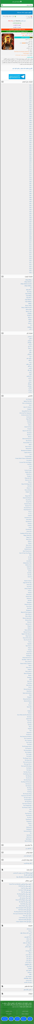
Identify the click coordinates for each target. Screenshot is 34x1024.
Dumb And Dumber (27, 497)
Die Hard (30, 486)
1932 (30, 93)
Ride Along (29, 685)
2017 (30, 254)
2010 (30, 241)
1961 (30, 144)
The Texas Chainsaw (27, 803)
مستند (30, 380)
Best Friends (29, 440)
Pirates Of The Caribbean (26, 663)
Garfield (30, 515)
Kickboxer (29, 598)
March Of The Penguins (26, 612)
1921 (30, 85)
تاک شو (30, 346)
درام (31, 356)
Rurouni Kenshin (28, 689)
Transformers (29, 819)
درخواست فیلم (25, 1014)
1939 (30, 106)
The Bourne (29, 734)
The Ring (29, 791)
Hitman (30, 543)
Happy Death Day (28, 535)
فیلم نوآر (30, 370)
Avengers (29, 428)
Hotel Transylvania (27, 551)
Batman (30, 436)
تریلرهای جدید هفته (27, 942)
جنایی (30, 350)
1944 (30, 114)
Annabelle (29, 421)
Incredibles (29, 561)
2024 (30, 268)
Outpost (30, 647)
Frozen (30, 511)
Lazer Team (29, 606)
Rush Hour (29, 691)
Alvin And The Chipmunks (25, 413)
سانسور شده (29, 950)
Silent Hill (29, 707)
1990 (30, 201)
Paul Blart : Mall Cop (27, 659)
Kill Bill (30, 600)
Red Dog (30, 683)
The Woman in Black (27, 807)
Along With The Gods (27, 411)
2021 (30, 262)
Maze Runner (29, 614)
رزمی (30, 362)
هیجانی (30, 387)
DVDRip (30, 313)
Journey (30, 590)
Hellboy (30, 541)
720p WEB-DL (28, 299)
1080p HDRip (28, 279)
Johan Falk (29, 584)
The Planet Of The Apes (26, 781)
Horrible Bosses (28, 549)
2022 (13, 16)
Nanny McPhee (28, 630)
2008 (30, 237)
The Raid (29, 789)
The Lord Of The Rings (26, 766)
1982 (30, 185)
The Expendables (28, 750)
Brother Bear (29, 448)
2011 (30, 243)
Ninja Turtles (29, 636)
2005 (30, 231)
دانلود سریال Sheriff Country (24, 896)
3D (31, 287)
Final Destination (28, 509)
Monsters (29, 622)
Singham (30, 710)
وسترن (30, 391)
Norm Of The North (27, 637)
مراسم (30, 378)
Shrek (30, 703)
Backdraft (29, 432)
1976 (30, 173)
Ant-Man (29, 422)
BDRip (30, 303)
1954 (30, 130)
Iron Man (29, 572)
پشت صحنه (29, 938)
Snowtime (29, 716)
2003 (30, 227)
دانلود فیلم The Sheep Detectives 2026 (22, 911)
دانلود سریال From (27, 915)
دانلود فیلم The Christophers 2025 (23, 907)
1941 (30, 110)
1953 (30, 128)
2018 (30, 256)
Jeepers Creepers (28, 580)
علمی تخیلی (29, 364)
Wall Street (29, 835)
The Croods (29, 742)
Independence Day (27, 563)
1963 (30, 148)
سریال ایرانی (29, 954)
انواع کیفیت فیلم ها (28, 874)
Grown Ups (29, 531)
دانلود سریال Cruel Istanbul (25, 917)
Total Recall (29, 815)
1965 (30, 152)
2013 (30, 246)
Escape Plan (29, 501)
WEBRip (29, 327)
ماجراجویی (29, 376)
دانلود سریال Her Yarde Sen (25, 901)
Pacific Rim (29, 653)
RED (30, 679)
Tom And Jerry (28, 813)
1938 (30, 104)
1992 (30, 205)
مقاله (30, 974)
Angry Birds (29, 419)
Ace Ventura (29, 399)
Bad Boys (29, 434)
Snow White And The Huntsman (24, 714)
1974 (30, 170)
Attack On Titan (28, 426)
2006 (30, 233)
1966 (30, 154)
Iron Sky (30, 574)
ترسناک (30, 348)
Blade (30, 444)
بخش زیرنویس (9, 1011)
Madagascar (29, 610)
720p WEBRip (28, 301)
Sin (31, 708)
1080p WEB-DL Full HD (26, 283)
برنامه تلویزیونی (28, 936)
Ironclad (30, 576)
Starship (30, 724)
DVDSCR (29, 315)
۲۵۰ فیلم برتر (29, 848)
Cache (17, 1019)
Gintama (30, 523)
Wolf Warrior (29, 839)
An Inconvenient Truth (26, 415)
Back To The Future (27, 430)
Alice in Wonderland (27, 403)
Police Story (29, 667)
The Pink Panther (28, 779)
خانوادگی (29, 354)
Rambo (30, 675)
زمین (30, 948)
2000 (30, 221)
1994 (30, 209)
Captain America (28, 452)
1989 (30, 199)
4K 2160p (29, 291)
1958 (30, 138)
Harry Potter (29, 539)
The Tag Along (28, 801)
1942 (30, 112)
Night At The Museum (27, 634)
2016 (30, 252)
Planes (30, 665)
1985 (30, 191)
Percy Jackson (28, 661)
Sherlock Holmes (28, 701)
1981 (30, 183)
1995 (30, 211)
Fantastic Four (28, 505)
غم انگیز (30, 366)
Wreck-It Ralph (28, 841)
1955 (30, 132)
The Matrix (29, 770)
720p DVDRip (28, 293)
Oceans (30, 641)
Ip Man (30, 570)
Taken (30, 726)
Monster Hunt (28, 620)
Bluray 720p (29, 311)
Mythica (30, 628)
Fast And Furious (28, 507)
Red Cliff (29, 681)
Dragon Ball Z (28, 495)
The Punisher (29, 785)
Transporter (29, 821)
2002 (30, 225)
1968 (30, 158)
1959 (30, 140)
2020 (30, 260)
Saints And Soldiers (27, 693)
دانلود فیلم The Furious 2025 (24, 909)
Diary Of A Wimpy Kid (27, 484)
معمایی (30, 382)
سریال (30, 952)
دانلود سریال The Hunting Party (24, 894)
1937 (30, 102)
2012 (30, 244)
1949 (30, 122)
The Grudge (29, 754)
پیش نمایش (29, 940)
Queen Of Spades (28, 673)
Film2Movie (23, 33)
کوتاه (30, 374)
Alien (30, 405)
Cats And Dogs (28, 456)
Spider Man (29, 718)
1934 (30, 97)
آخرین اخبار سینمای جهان (26, 933)
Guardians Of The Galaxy (26, 533)
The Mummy (29, 776)
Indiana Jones (28, 565)
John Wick (29, 586)
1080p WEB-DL (28, 281)
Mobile (30, 323)
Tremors (30, 823)
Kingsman (29, 602)
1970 (30, 162)
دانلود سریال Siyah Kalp (25, 903)
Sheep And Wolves (27, 699)
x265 (30, 329)
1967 (30, 156)
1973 (30, 168)
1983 (30, 187)
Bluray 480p (9, 17)
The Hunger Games (27, 758)
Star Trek (29, 720)
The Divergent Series (27, 746)
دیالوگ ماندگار (28, 946)
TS (31, 325)
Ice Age (30, 557)
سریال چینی (29, 958)
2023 (30, 266)
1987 (30, 195)
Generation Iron (28, 517)
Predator (30, 669)
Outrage (30, 649)
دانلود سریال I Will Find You (24, 886)
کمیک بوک (29, 966)
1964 (30, 150)
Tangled (30, 728)
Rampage (29, 677)
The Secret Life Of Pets (26, 795)
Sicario (30, 705)
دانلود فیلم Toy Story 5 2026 (25, 890)
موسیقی (30, 386)
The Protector (29, 783)
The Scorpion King (27, 793)
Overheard (29, 651)
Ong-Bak (29, 643)
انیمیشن (30, 340)
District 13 (29, 488)
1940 (30, 108)
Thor (30, 809)
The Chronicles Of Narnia (26, 736)
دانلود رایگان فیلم (28, 989)
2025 (30, 270)
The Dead (29, 744)
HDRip (30, 319)
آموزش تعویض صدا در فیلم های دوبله (24, 876)
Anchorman (29, 417)
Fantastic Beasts (28, 503)
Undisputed (29, 829)
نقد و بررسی (29, 980)
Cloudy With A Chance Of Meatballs (23, 458)
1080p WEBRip (28, 285)
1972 (30, 166)
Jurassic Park (29, 596)
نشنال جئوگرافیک (28, 978)
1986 (30, 193)
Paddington (29, 655)
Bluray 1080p (5, 16)
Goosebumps (29, 529)
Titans (30, 811)
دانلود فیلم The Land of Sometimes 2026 (22, 913)
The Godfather (28, 752)
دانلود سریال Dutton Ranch (25, 905)
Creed (30, 466)
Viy (31, 833)
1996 (30, 213)
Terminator (29, 732)
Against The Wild (28, 401)
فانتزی (30, 368)
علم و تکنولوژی (28, 964)
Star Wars (29, 722)
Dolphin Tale (29, 492)
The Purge (29, 787)
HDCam (30, 317)
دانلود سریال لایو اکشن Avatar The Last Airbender (20, 884)
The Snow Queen (28, 797)
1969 (30, 160)
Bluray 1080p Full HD (27, 307)
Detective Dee (28, 480)
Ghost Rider (29, 519)
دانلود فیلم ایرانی (28, 855)
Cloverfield (29, 460)
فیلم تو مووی (15, 1006)
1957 (30, 136)
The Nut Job (29, 778)
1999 (30, 219)
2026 (30, 272)
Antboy (30, 424)
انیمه (30, 934)
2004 (30, 229)
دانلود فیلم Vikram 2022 (24, 13)
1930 (30, 89)
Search (24, 1019)
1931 (30, 91)
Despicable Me (28, 478)
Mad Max (29, 608)
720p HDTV (29, 297)
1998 (30, 217)
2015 (30, 250)
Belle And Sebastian (27, 438)
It (31, 578)
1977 (30, 175)
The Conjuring (28, 740)
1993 (30, 207)
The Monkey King (27, 774)
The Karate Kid (28, 760)
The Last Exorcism (27, 762)
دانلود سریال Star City (26, 892)
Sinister (30, 712)
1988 (30, 197)
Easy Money (29, 499)
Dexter (30, 931)
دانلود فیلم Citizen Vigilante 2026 (23, 921)
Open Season (29, 645)
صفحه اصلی (25, 1011)
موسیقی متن (29, 976)
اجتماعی (30, 336)
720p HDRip (29, 295)
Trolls (30, 825)
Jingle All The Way (27, 582)
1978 (30, 177)
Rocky (30, 687)
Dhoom (30, 482)
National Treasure (28, 632)
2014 (30, 248)
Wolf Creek (29, 837)
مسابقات (29, 972)
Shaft (30, 695)
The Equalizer (28, 748)
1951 (30, 126)
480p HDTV (29, 289)
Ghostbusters (29, 521)
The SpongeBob (28, 799)
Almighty (29, 409)
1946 (30, 116)
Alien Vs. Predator (27, 407)
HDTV (30, 321)
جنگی (30, 352)
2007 (30, 235)
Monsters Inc (29, 624)
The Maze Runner (28, 772)
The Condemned (28, 738)
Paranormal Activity (27, 657)
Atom (11, 1019)
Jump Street (29, 594)
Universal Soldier (28, 831)
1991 (30, 203)
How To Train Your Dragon (25, 553)
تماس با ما (8, 1014)
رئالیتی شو (29, 358)
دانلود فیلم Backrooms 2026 (25, 919)
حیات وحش (29, 944)
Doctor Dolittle (28, 490)
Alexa (29, 1019)
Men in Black (28, 616)
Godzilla (30, 525)
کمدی (30, 372)
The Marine (29, 768)
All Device (29, 929)
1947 (30, 118)
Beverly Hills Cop (27, 442)
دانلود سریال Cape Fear (26, 888)
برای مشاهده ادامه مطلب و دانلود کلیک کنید (21, 68)
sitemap (4, 1019)
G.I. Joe (30, 513)
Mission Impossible (27, 618)
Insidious (29, 568)
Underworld (29, 827)
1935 (30, 99)
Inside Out (29, 566)
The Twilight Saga (27, 805)
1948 (30, 120)
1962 (30, 146)
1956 (30, 134)
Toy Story (29, 817)
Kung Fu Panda (28, 604)
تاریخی (30, 344)
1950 (30, 124)
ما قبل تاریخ (29, 970)
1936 (30, 100)
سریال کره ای (28, 962)
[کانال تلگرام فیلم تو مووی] (17, 77)
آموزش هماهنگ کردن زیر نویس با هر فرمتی (23, 873)
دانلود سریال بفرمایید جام (25, 898)
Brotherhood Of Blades (26, 450)
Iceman (30, 559)
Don (31, 493)
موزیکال (30, 384)
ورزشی (30, 389)
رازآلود (30, 360)
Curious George (28, 470)
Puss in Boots (29, 671)
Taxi (31, 730)
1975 (30, 172)
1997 (30, 215)
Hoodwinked (29, 547)
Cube (30, 468)
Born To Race (28, 446)
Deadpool (29, 476)
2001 (30, 223)
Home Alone (29, 545)
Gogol (30, 527)
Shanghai (29, 697)
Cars (31, 454)
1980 (30, 181)
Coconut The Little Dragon (25, 462)
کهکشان (30, 968)
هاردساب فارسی (28, 982)
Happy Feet (29, 537)
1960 (30, 142)
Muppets (30, 626)
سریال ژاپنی (29, 960)
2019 (30, 258)
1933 (30, 95)
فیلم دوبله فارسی (28, 863)
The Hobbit (29, 756)
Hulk (30, 555)
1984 (30, 189)
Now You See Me (28, 639)
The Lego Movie (28, 764)
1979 (30, 179)
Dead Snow (29, 474)
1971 (30, 164)
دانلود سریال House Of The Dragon (23, 899)
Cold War (29, 464)
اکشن (30, 338)
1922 (30, 87)
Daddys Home (28, 472)
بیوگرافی (29, 342)
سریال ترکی (29, 956)
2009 (30, 239)
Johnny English (28, 588)
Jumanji (30, 592)
